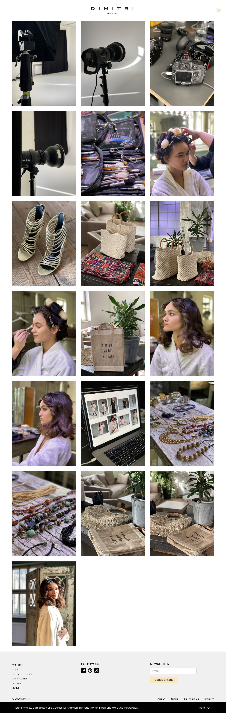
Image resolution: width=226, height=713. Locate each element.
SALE (15, 688)
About (161, 699)
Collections (22, 674)
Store (17, 683)
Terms (175, 699)
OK (209, 707)
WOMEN (17, 665)
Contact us (191, 699)
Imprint (209, 699)
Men (15, 669)
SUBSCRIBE (163, 679)
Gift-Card (19, 678)
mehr (202, 707)
